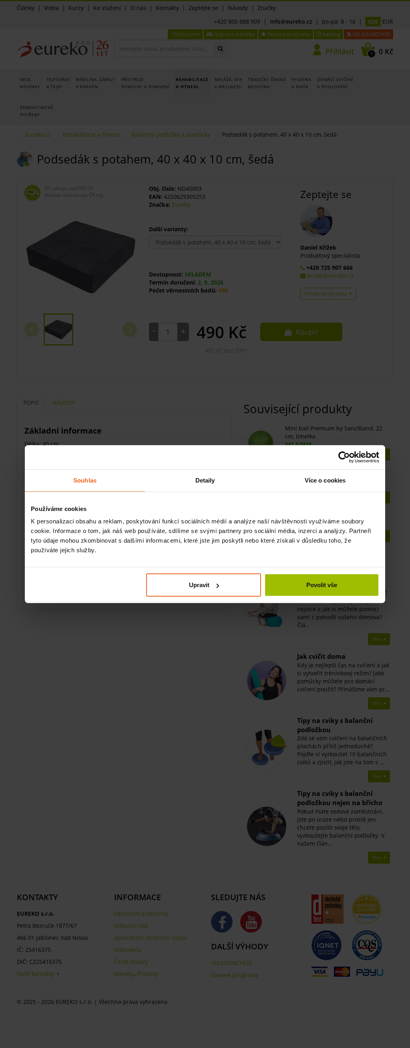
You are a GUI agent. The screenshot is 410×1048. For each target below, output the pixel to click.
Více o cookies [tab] (325, 480)
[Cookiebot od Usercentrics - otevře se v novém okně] (344, 457)
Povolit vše (321, 585)
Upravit (199, 585)
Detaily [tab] (205, 480)
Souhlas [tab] (84, 480)
